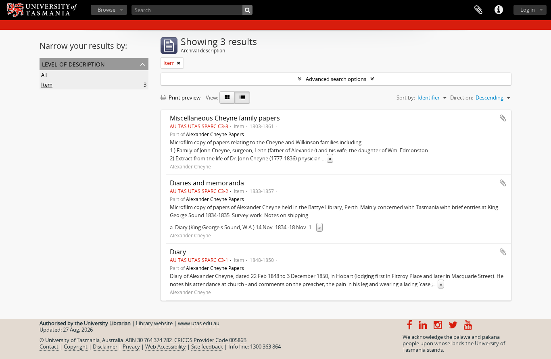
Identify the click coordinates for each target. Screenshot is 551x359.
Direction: (461, 97)
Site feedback (207, 346)
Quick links (498, 10)
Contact (49, 346)
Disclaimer (105, 346)
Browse (106, 9)
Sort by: (406, 97)
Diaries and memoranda (207, 182)
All (44, 75)
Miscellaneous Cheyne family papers (225, 118)
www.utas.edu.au (198, 323)
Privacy (131, 346)
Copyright (76, 346)
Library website (154, 323)
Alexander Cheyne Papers (215, 134)
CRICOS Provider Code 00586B (210, 340)
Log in (527, 9)
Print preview (183, 97)
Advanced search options (336, 79)
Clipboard (478, 10)
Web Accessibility (165, 346)
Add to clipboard (503, 118)
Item (46, 84)
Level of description (73, 63)
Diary (178, 251)
